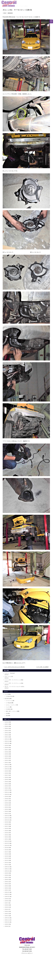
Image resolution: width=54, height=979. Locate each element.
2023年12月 (7, 790)
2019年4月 (7, 909)
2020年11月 (7, 868)
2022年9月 (7, 822)
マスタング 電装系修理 (10, 673)
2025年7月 (7, 749)
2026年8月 (7, 722)
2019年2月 (7, 913)
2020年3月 (7, 885)
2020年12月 (7, 866)
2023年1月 (7, 813)
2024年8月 (7, 773)
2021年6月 (7, 854)
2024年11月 (7, 766)
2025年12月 (7, 739)
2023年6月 (7, 802)
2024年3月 (7, 783)
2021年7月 (7, 851)
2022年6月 (7, 828)
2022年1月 (7, 839)
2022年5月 (7, 830)
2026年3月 (7, 732)
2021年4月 (7, 858)
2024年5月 (7, 779)
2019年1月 (7, 915)
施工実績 (6, 698)
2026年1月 (7, 736)
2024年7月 (7, 775)
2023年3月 (7, 809)
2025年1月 (7, 762)
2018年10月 (7, 922)
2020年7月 (7, 877)
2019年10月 (7, 896)
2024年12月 (7, 764)
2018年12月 (7, 917)
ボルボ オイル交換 (9, 676)
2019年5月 (7, 907)
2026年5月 (7, 728)
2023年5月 (7, 805)
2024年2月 (7, 785)
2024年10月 (7, 768)
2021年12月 (7, 841)
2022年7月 (7, 826)
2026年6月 (7, 726)
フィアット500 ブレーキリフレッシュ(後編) (14, 679)
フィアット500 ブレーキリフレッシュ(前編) (14, 683)
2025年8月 (7, 747)
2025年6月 (7, 751)
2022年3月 (7, 834)
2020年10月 (7, 871)
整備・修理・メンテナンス (11, 711)
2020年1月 (7, 890)
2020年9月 (7, 873)
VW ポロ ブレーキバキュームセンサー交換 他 (14, 686)
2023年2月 (7, 811)
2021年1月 (7, 864)
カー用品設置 (8, 702)
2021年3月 (7, 860)
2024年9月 (7, 771)
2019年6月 (7, 905)
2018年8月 (7, 926)
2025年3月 (7, 758)
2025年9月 (7, 745)
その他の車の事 (9, 696)
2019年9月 (7, 898)
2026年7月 (7, 724)
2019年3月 (7, 911)
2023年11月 (7, 792)
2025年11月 (7, 741)
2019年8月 (7, 900)
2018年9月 (7, 924)
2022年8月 (7, 824)
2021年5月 (7, 856)
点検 (7, 713)
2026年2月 (7, 734)
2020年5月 (7, 881)
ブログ (6, 694)
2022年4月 (7, 832)
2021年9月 (7, 847)
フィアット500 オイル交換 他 (42, 666)
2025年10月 (7, 743)
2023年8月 (7, 798)
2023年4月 (7, 807)
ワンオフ (8, 707)
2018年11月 (7, 920)
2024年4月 (7, 781)
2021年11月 (7, 843)
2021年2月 (7, 862)
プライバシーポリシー (27, 953)
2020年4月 (7, 883)
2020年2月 (7, 888)
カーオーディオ (9, 700)
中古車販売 (8, 709)
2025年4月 (7, 756)
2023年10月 (7, 794)
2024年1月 (7, 788)
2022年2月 (7, 836)
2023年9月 (7, 796)
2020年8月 (7, 875)
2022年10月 (7, 819)
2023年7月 (7, 800)
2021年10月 (7, 845)
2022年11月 (7, 817)
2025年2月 (7, 760)
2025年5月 (7, 753)
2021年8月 (7, 849)
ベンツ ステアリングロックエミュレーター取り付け (14, 666)
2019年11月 (7, 894)
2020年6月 (7, 879)
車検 (7, 715)
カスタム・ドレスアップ (11, 704)
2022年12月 (7, 815)
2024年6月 (7, 777)
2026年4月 (7, 730)
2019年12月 (7, 892)
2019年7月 (7, 902)
